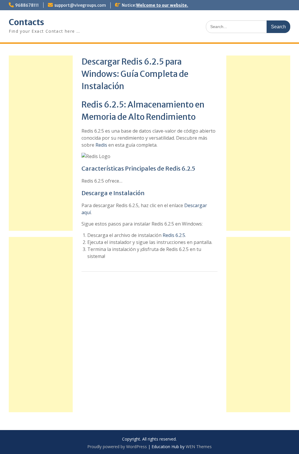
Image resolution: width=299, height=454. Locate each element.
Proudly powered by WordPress (117, 446)
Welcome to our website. (162, 5)
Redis (101, 145)
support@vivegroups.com (80, 5)
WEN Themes (199, 446)
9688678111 (27, 5)
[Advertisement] (258, 143)
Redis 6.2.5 (174, 235)
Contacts (26, 22)
